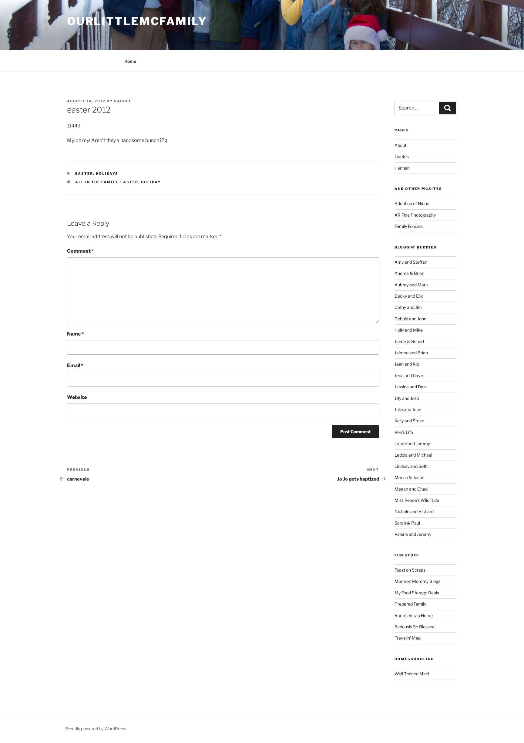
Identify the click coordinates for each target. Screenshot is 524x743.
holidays (107, 173)
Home (130, 61)
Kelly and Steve (409, 420)
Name (75, 334)
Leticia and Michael (413, 455)
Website (77, 397)
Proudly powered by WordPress (95, 728)
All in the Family (96, 182)
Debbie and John (410, 318)
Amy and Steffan (411, 262)
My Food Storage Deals (417, 592)
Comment (80, 251)
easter (84, 173)
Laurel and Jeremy (412, 443)
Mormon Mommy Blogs (417, 581)
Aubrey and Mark (411, 284)
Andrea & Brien (409, 273)
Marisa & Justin (409, 477)
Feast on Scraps (410, 569)
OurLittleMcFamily (137, 21)
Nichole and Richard (414, 511)
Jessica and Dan (410, 386)
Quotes (402, 156)
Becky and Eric (409, 296)
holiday (151, 182)
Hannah (402, 168)
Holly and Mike (409, 330)
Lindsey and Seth (411, 466)
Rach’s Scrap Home (414, 615)
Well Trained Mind (412, 673)
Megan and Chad (411, 488)
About (400, 145)
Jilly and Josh (407, 398)
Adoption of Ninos (412, 203)
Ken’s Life (404, 432)
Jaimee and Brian (411, 352)
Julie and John (408, 409)
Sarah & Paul (407, 522)
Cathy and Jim (408, 307)
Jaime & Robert (409, 341)
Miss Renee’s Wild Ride (417, 500)
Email (75, 365)
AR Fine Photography (415, 215)
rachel (123, 101)
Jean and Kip (407, 363)
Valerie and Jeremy (413, 534)
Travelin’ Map (408, 637)
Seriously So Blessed (415, 626)
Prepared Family (410, 603)
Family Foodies (409, 226)
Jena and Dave (409, 375)
